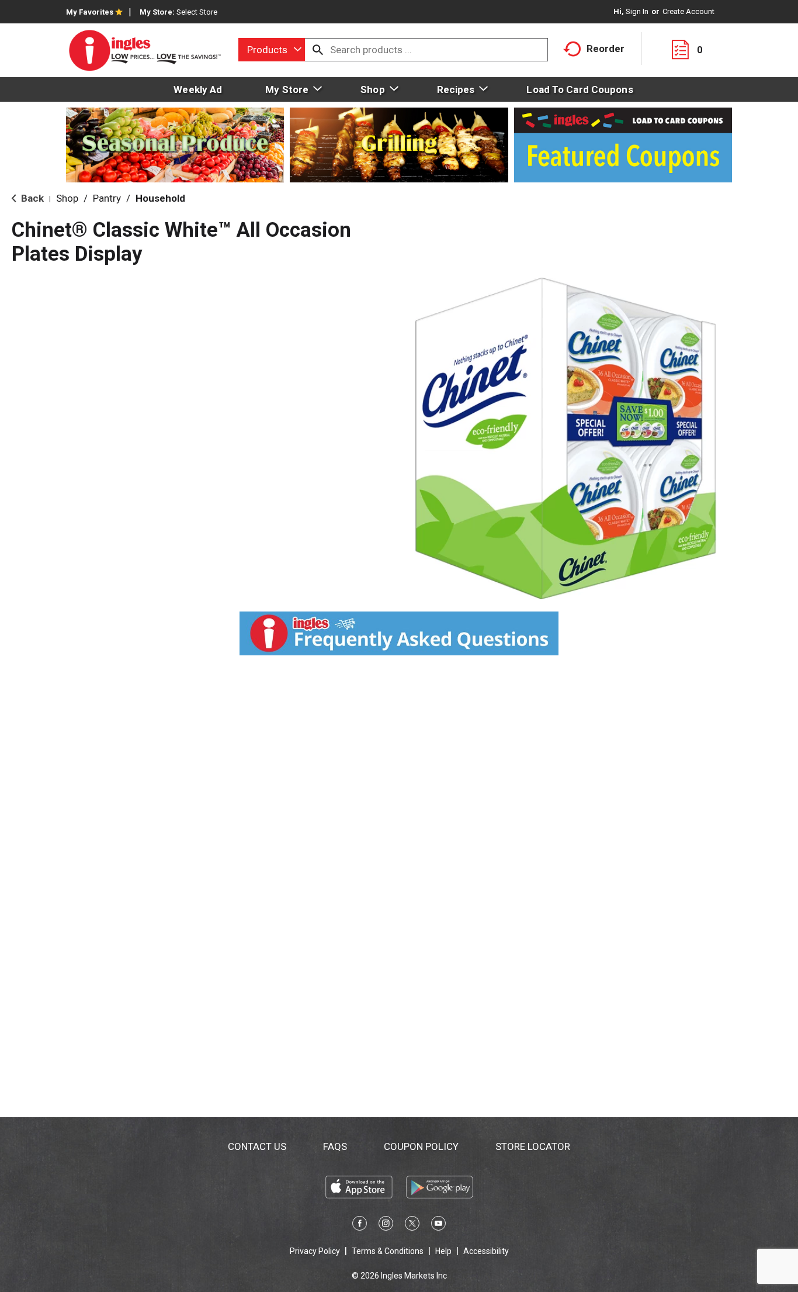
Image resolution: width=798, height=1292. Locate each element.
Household (160, 198)
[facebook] (359, 1225)
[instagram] (386, 1225)
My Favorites (89, 12)
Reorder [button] (605, 48)
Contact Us (257, 1146)
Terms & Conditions (388, 1251)
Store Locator (532, 1146)
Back (31, 198)
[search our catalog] (318, 49)
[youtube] (438, 1225)
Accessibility (486, 1251)
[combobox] (271, 49)
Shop (67, 198)
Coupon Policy (421, 1146)
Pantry (107, 198)
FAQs (335, 1146)
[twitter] (412, 1225)
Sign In (637, 11)
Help (443, 1251)
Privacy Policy (315, 1251)
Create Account (688, 11)
